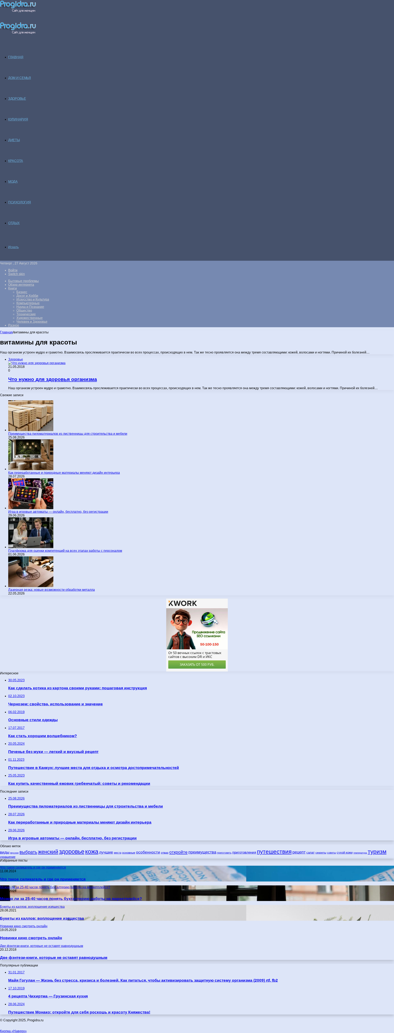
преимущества (202, 852)
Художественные (29, 318)
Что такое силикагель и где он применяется (43, 879)
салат (310, 852)
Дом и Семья (19, 78)
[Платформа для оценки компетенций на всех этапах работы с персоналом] (30, 547)
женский (48, 852)
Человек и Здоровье (31, 321)
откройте (178, 852)
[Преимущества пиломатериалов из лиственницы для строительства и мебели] (30, 430)
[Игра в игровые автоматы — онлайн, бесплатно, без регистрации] (30, 508)
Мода (13, 181)
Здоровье (17, 98)
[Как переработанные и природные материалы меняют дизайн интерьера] (30, 469)
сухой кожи (345, 852)
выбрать (28, 852)
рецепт (299, 852)
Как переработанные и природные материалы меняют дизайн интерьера (64, 472)
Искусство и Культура (32, 299)
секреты (320, 852)
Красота (15, 161)
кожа (91, 851)
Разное (13, 325)
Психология (19, 202)
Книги (12, 288)
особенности (148, 852)
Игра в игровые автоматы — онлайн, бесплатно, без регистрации (58, 511)
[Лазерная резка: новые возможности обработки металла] (30, 586)
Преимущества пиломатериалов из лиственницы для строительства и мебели (67, 433)
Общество (24, 310)
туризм (377, 851)
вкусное (14, 853)
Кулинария (18, 119)
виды (4, 852)
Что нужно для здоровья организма (52, 379)
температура (360, 853)
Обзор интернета (21, 284)
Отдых (14, 223)
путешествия (274, 851)
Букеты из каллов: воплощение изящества (42, 918)
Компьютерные (28, 303)
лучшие (106, 852)
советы (331, 852)
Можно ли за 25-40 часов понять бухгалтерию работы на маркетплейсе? (71, 898)
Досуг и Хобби (27, 295)
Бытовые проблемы (23, 281)
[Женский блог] (18, 11)
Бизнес (21, 292)
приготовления (244, 852)
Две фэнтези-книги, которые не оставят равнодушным (53, 957)
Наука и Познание (30, 307)
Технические (26, 314)
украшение (7, 857)
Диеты (14, 140)
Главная (6, 332)
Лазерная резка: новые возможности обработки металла (51, 589)
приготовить (224, 852)
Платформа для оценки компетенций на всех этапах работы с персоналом (65, 550)
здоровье (71, 851)
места (117, 852)
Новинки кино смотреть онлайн (31, 938)
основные (128, 852)
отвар (164, 852)
